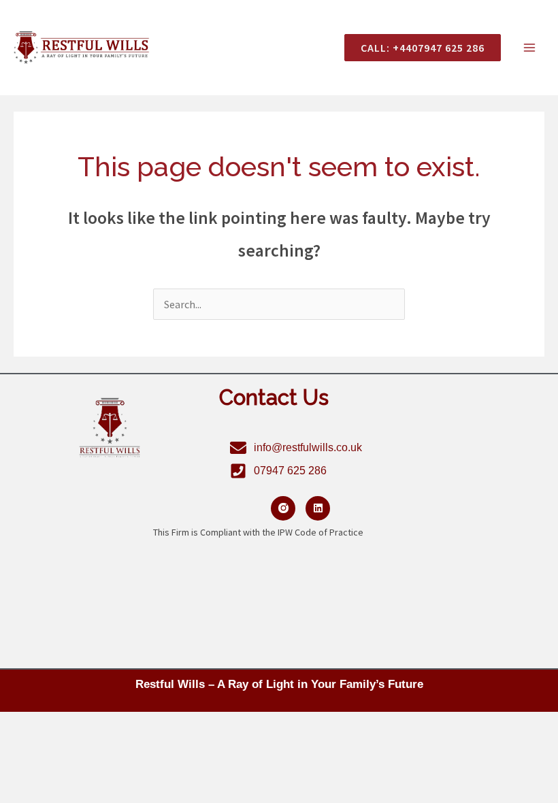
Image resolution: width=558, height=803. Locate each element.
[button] (417, 47)
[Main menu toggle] (529, 48)
